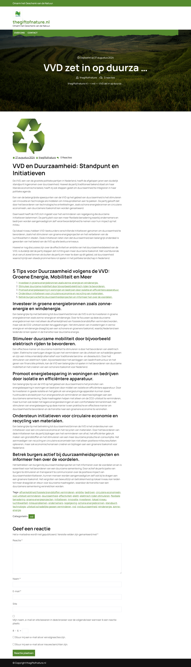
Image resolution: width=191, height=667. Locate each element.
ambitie (80, 492)
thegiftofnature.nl (31, 22)
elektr (76, 495)
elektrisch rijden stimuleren (95, 495)
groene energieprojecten (39, 499)
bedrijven (90, 492)
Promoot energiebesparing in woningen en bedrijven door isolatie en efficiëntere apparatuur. (69, 289)
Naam (17, 578)
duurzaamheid (50, 495)
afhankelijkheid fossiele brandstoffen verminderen (46, 492)
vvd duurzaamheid (87, 506)
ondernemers (55, 503)
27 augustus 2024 (25, 158)
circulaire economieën (108, 492)
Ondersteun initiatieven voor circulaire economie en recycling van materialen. (61, 293)
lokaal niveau (99, 499)
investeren (85, 499)
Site (15, 603)
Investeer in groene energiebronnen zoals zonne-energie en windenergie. (58, 282)
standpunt (111, 503)
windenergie (105, 506)
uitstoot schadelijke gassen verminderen (49, 506)
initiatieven (60, 499)
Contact (32, 32)
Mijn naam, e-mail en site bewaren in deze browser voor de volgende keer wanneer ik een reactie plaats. (64, 621)
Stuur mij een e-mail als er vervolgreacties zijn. (40, 637)
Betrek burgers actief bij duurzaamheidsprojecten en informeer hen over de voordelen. (66, 297)
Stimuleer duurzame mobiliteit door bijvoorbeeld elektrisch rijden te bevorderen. (62, 286)
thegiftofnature (47, 157)
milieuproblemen (38, 503)
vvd (93, 83)
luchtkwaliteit (20, 503)
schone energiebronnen (91, 503)
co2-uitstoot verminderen (27, 495)
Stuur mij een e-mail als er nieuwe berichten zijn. (41, 644)
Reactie (18, 540)
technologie (19, 506)
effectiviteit (65, 495)
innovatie (73, 499)
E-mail (17, 591)
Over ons (19, 32)
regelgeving (70, 503)
